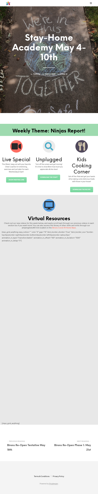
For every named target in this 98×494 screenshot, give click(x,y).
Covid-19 (63, 74)
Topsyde (36, 74)
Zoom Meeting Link (16, 180)
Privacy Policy (58, 476)
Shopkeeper (53, 484)
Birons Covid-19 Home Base (64, 227)
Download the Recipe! (82, 189)
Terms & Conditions (41, 476)
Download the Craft (49, 177)
